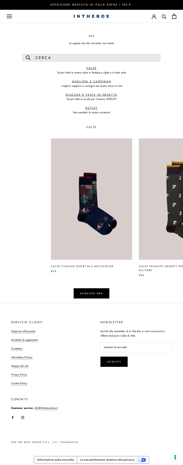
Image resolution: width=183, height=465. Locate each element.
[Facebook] (12, 417)
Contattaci (17, 349)
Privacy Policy (19, 375)
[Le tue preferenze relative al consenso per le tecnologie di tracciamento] (175, 457)
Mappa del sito (20, 366)
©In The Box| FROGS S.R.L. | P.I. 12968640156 (45, 442)
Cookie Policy (19, 383)
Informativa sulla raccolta (55, 459)
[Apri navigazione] (9, 16)
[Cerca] (164, 16)
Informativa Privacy (21, 357)
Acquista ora (91, 293)
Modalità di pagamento (24, 340)
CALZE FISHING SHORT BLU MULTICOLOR (82, 266)
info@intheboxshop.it (46, 408)
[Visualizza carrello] (174, 16)
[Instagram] (22, 417)
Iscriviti (114, 361)
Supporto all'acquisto (23, 331)
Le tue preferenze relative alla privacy (107, 459)
